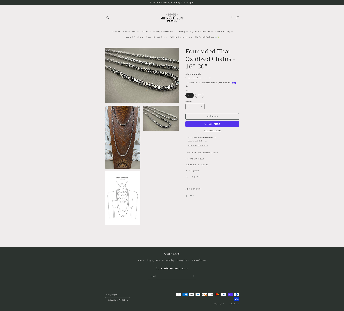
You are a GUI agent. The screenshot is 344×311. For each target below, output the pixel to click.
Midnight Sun (221, 304)
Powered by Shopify (232, 304)
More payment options (212, 130)
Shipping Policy (153, 260)
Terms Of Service (199, 260)
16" (189, 95)
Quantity (188, 101)
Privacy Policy (183, 260)
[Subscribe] (193, 276)
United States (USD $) (116, 300)
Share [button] (191, 196)
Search (141, 260)
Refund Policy (168, 260)
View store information (198, 145)
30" (199, 95)
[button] (108, 18)
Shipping (189, 78)
